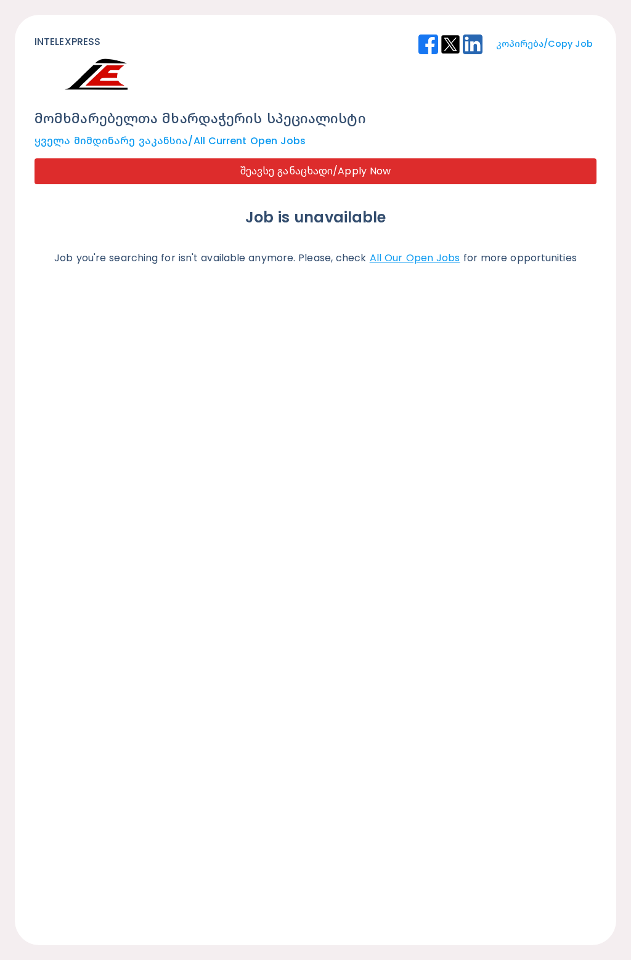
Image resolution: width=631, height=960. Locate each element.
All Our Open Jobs (415, 258)
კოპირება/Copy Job (544, 44)
